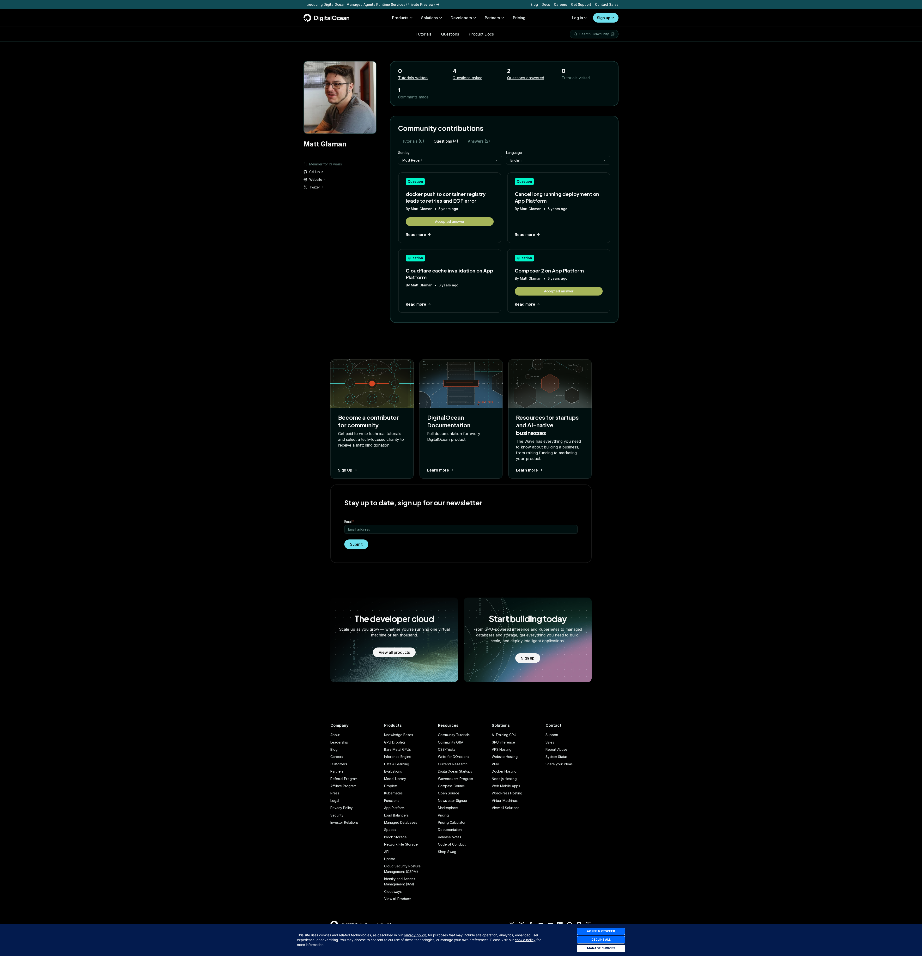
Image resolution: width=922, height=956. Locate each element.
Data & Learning (396, 764)
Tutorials (423, 34)
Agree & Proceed (601, 931)
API (386, 852)
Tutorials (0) (413, 141)
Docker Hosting (504, 771)
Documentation (450, 830)
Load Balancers (396, 815)
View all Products (398, 899)
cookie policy (525, 940)
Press (334, 793)
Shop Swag (447, 852)
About (335, 735)
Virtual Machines (505, 801)
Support (552, 735)
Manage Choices (601, 948)
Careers (560, 4)
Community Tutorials (454, 735)
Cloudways (393, 891)
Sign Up (345, 470)
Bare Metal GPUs (397, 749)
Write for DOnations (453, 757)
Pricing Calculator (452, 822)
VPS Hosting (501, 749)
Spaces (390, 830)
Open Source (448, 793)
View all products (394, 652)
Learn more (438, 470)
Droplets (391, 786)
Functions (391, 801)
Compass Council (451, 786)
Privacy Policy (341, 808)
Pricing (443, 815)
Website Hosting (505, 757)
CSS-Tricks (446, 749)
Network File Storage (401, 844)
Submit (356, 544)
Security (336, 815)
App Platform (394, 808)
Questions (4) (446, 141)
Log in (577, 17)
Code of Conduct (452, 844)
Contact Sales (607, 4)
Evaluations (393, 771)
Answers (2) (479, 141)
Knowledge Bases (398, 735)
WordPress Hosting (507, 793)
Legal (334, 801)
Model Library (395, 779)
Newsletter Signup (452, 801)
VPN (495, 764)
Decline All (601, 939)
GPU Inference (503, 742)
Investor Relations (344, 822)
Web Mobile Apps (506, 786)
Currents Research (452, 764)
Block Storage (395, 837)
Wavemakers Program (455, 779)
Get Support (581, 4)
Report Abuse (556, 749)
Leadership (339, 742)
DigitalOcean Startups (455, 771)
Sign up (603, 17)
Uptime (389, 859)
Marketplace (448, 808)
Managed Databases (400, 822)
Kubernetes (393, 793)
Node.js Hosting (504, 779)
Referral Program (344, 779)
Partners (337, 771)
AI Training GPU (504, 735)
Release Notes (449, 837)
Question (415, 181)
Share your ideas (559, 764)
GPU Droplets (395, 742)
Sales (550, 742)
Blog (534, 4)
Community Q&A (450, 742)
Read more (416, 234)
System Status (557, 757)
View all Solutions (505, 808)
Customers (338, 764)
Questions (450, 34)
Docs (546, 4)
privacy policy (415, 935)
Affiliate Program (343, 786)
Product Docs (481, 34)
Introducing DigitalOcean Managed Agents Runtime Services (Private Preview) (369, 4)
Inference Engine (397, 757)
